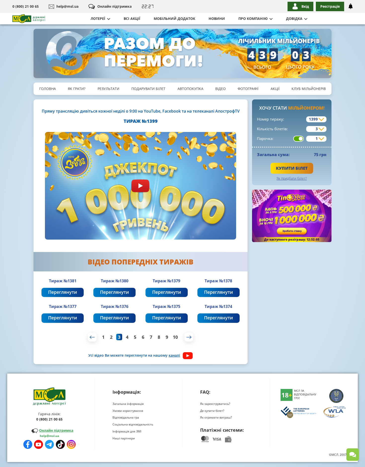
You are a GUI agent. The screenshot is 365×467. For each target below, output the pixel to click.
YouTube (152, 111)
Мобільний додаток (174, 18)
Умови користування (127, 411)
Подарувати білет (148, 88)
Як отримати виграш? (216, 417)
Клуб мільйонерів (309, 88)
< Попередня (92, 337)
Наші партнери (123, 438)
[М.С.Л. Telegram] (49, 444)
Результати (108, 88)
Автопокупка (190, 88)
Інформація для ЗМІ (126, 431)
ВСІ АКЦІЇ (132, 18)
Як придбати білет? (292, 178)
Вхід (305, 6)
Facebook (171, 111)
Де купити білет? (212, 411)
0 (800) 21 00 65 (25, 6)
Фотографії (248, 88)
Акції (275, 88)
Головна (47, 88)
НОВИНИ (217, 18)
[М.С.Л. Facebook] (27, 444)
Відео (220, 88)
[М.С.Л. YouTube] (38, 444)
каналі (174, 355)
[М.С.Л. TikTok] (60, 444)
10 (175, 337)
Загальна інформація (128, 404)
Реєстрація (330, 6)
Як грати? (76, 88)
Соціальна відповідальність (132, 424)
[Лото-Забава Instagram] (71, 444)
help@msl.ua (67, 6)
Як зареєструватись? (215, 404)
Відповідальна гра (125, 417)
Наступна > (188, 337)
